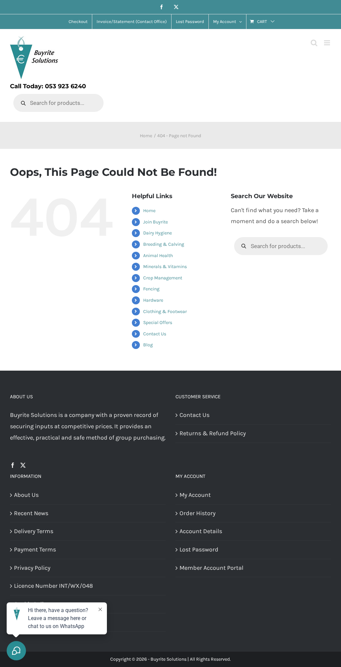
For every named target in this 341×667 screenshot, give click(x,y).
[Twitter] (23, 465)
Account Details (200, 531)
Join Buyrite (155, 222)
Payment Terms (35, 549)
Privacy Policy (32, 567)
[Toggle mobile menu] (327, 42)
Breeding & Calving (163, 244)
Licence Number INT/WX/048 (53, 585)
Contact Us (154, 334)
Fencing (151, 289)
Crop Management (162, 278)
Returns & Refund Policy (212, 433)
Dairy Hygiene (157, 233)
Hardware (153, 300)
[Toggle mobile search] (314, 42)
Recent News (31, 513)
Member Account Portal (211, 567)
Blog (148, 345)
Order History (197, 513)
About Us (26, 495)
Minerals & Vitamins (165, 266)
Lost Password (198, 549)
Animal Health (158, 255)
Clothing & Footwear (165, 311)
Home (149, 210)
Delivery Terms (33, 531)
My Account (195, 495)
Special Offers (157, 322)
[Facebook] (12, 465)
